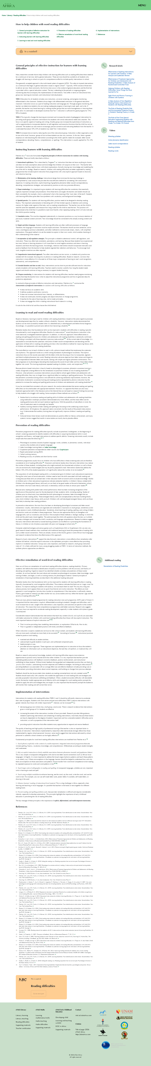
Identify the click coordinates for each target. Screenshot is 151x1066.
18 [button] (43, 462)
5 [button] (68, 325)
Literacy (9, 15)
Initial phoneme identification (118, 140)
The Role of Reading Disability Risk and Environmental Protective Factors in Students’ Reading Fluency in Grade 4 (121, 111)
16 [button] (41, 438)
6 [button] (69, 325)
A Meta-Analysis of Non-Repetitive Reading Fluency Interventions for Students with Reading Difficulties (120, 103)
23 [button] (36, 595)
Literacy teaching (22, 1018)
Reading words (113, 151)
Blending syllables (114, 136)
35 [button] (54, 763)
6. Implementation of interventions (107, 30)
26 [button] (51, 620)
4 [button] (73, 283)
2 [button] (25, 155)
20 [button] (86, 485)
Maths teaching (41, 1021)
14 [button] (91, 381)
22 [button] (37, 538)
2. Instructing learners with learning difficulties (33, 37)
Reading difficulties (19, 15)
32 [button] (72, 702)
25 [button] (50, 620)
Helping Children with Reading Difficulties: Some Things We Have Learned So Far (120, 90)
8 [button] (64, 338)
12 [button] (87, 363)
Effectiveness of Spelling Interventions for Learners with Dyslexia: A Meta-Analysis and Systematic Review (121, 73)
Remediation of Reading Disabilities (116, 566)
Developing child (62, 1017)
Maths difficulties (42, 1024)
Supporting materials (23, 1025)
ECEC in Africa (61, 1026)
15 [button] (78, 392)
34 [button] (87, 739)
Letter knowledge (50, 447)
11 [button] (85, 363)
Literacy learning (22, 1015)
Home (4, 15)
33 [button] (58, 735)
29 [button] (91, 664)
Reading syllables (114, 147)
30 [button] (88, 672)
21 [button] (76, 523)
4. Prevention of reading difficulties (68, 30)
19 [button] (83, 469)
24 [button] (38, 595)
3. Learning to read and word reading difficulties (33, 40)
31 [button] (52, 702)
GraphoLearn (64, 449)
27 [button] (58, 632)
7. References (100, 34)
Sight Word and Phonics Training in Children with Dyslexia (120, 96)
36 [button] (56, 763)
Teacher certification (23, 1028)
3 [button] (54, 162)
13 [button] (88, 370)
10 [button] (83, 363)
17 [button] (43, 438)
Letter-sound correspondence (118, 144)
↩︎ (32, 814)
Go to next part (38, 993)
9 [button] (65, 338)
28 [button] (76, 632)
